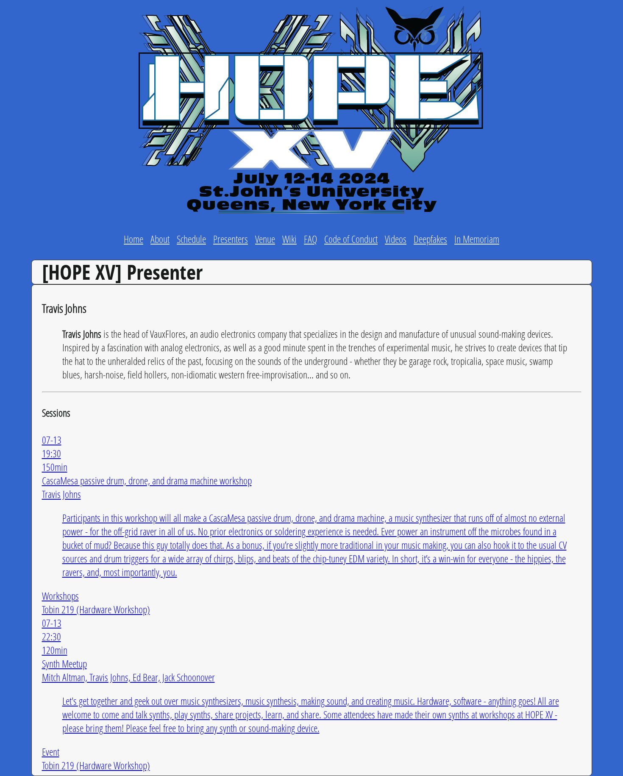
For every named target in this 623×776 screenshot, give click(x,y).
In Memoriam (476, 238)
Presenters (230, 238)
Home (133, 238)
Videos (395, 238)
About (160, 238)
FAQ (310, 238)
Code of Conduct (351, 238)
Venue (265, 238)
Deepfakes (430, 238)
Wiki (289, 238)
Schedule (191, 238)
